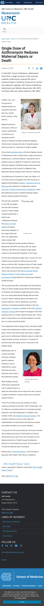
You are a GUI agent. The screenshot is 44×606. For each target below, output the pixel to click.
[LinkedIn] (7, 546)
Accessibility (9, 2)
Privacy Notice (21, 598)
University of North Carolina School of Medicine (18, 190)
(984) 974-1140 (12, 476)
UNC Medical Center (10, 531)
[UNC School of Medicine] (22, 576)
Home (3, 39)
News (8, 39)
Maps (18, 2)
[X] (21, 546)
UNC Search (39, 2)
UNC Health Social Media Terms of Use (13, 552)
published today (16, 152)
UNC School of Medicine (12, 9)
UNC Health (29, 9)
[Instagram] (11, 546)
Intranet (16, 585)
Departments (28, 2)
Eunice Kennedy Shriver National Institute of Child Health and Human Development (20, 274)
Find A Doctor (7, 536)
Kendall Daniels (20, 452)
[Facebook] (2, 546)
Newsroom (11, 13)
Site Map (4, 559)
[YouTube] (16, 546)
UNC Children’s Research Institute (24, 416)
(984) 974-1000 (7, 513)
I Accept (22, 602)
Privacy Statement (29, 585)
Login (40, 585)
